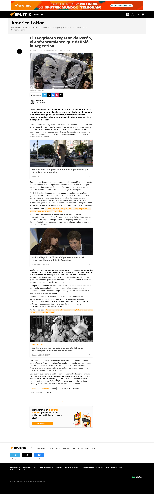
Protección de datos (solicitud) (106, 467)
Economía (67, 448)
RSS (120, 467)
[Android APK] (137, 477)
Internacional (45, 388)
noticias (49, 392)
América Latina (38, 344)
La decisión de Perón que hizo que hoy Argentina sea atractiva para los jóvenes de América (60, 210)
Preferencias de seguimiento (19, 470)
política (54, 388)
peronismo (76, 388)
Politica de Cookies (87, 467)
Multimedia (85, 448)
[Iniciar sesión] (132, 14)
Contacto (59, 467)
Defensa (76, 448)
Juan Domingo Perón (64, 388)
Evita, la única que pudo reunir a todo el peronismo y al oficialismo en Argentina (60, 171)
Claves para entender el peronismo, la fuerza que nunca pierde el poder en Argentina (61, 311)
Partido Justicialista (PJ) (37, 392)
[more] (89, 176)
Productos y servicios (46, 467)
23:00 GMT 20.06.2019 (37, 51)
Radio (94, 448)
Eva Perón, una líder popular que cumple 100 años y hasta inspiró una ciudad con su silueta (58, 349)
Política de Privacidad (71, 467)
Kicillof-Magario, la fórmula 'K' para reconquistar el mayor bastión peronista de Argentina (58, 258)
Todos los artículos (40, 105)
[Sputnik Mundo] (21, 17)
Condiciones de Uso (29, 467)
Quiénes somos (15, 467)
